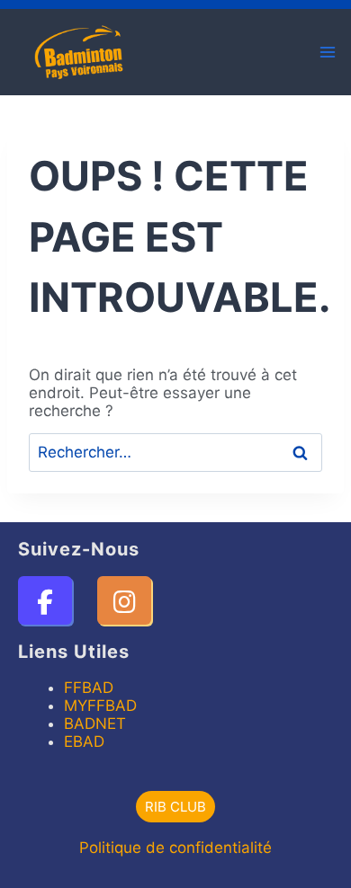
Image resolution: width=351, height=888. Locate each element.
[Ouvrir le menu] (327, 52)
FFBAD (88, 688)
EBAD (84, 741)
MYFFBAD (100, 706)
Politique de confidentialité (175, 848)
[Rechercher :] (175, 452)
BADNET (95, 724)
